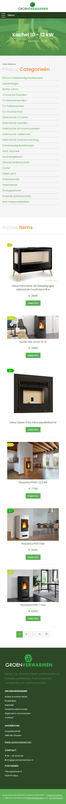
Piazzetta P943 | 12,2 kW (33, 482)
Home (22, 41)
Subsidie (9, 705)
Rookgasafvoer (11, 190)
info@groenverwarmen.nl (19, 760)
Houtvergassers (12, 157)
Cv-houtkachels (12, 112)
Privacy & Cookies (54, 795)
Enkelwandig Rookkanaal (17, 145)
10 (46, 634)
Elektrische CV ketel (15, 117)
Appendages (10, 83)
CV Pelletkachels (13, 106)
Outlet (6, 168)
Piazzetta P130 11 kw (33, 544)
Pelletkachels (10, 179)
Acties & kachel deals (16, 696)
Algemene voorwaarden (18, 713)
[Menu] (3, 15)
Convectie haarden (14, 95)
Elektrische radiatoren (16, 134)
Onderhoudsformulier (16, 709)
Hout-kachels (11, 151)
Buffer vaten (10, 89)
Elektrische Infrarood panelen (21, 128)
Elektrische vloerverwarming (20, 140)
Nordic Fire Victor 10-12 (33, 342)
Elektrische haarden (15, 123)
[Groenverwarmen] (33, 6)
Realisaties (10, 700)
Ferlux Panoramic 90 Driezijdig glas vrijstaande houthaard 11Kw (33, 287)
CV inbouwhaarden (14, 100)
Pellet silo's (9, 173)
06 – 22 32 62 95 (15, 755)
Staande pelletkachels (16, 196)
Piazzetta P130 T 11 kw (33, 605)
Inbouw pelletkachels (15, 162)
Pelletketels (9, 185)
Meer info (33, 303)
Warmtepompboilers (15, 202)
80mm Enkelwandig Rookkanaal (22, 78)
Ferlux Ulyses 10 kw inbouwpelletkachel (33, 422)
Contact (9, 717)
